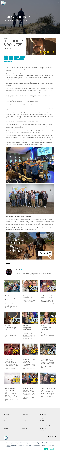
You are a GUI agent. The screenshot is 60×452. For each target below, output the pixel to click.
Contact (53, 3)
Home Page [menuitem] (5, 418)
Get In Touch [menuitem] (6, 420)
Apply (33, 3)
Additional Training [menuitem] (43, 430)
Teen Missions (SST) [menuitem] (43, 428)
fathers (10, 59)
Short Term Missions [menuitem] (25, 420)
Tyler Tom (24, 270)
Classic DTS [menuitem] (42, 420)
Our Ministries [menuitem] (6, 428)
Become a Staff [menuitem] (24, 418)
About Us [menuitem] (5, 423)
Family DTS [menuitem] (42, 423)
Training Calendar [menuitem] (42, 418)
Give (49, 3)
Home (29, 3)
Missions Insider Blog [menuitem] (7, 425)
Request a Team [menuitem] (24, 423)
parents (15, 59)
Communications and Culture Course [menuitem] (45, 425)
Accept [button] (46, 449)
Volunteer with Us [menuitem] (24, 428)
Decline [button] (51, 449)
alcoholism (21, 59)
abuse (6, 61)
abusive (10, 61)
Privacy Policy (43, 443)
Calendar (38, 3)
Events (44, 3)
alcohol (6, 59)
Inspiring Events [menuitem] (24, 425)
